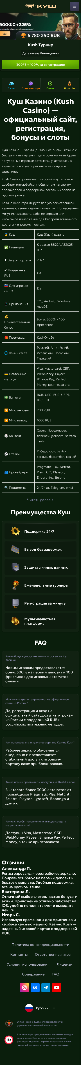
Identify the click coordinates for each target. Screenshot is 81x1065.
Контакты (19, 954)
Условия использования (28, 964)
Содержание (33, 974)
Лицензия (65, 964)
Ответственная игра (53, 954)
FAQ (55, 974)
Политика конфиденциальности (40, 944)
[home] (40, 6)
